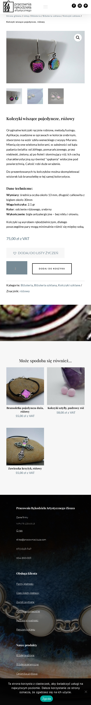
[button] (78, 37)
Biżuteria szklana (52, 16)
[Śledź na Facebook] (74, 6)
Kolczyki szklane (71, 16)
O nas (19, 530)
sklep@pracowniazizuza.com (31, 539)
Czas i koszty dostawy (27, 592)
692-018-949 (23, 548)
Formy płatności (24, 583)
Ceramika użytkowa (26, 673)
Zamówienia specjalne (28, 611)
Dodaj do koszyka (52, 268)
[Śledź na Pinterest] (86, 6)
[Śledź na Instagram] (80, 6)
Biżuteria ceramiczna (27, 664)
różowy (25, 291)
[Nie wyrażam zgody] (86, 692)
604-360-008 (23, 558)
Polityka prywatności (27, 620)
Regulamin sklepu (25, 629)
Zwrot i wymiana (25, 602)
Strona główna (14, 16)
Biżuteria (36, 16)
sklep (26, 16)
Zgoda (46, 698)
